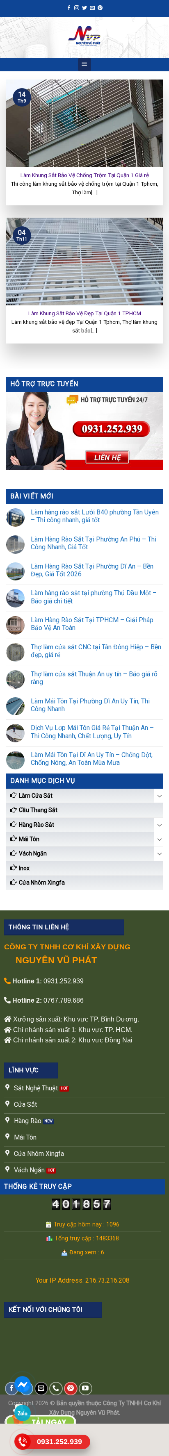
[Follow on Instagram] (76, 8)
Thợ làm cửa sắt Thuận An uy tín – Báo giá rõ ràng (94, 678)
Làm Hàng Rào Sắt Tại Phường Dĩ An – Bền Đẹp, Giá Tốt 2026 (92, 570)
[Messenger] (22, 1384)
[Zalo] (22, 1413)
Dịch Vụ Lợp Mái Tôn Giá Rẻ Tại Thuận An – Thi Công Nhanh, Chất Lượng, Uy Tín (92, 731)
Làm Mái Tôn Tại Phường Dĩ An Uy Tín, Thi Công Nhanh (90, 705)
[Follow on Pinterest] (100, 8)
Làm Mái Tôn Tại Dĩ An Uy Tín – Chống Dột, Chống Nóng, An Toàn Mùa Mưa (92, 759)
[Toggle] (159, 796)
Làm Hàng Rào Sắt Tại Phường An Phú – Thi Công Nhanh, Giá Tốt (93, 543)
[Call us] (56, 1388)
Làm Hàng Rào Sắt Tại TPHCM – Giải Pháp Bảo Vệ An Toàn (92, 624)
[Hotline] (22, 1441)
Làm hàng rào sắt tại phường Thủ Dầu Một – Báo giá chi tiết (94, 597)
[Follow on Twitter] (84, 8)
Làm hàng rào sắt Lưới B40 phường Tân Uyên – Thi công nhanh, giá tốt (95, 516)
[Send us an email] (92, 8)
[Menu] (84, 64)
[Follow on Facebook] (68, 8)
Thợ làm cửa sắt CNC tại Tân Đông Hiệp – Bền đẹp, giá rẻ (96, 651)
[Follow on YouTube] (85, 1388)
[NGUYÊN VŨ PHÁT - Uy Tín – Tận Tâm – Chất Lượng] (84, 37)
